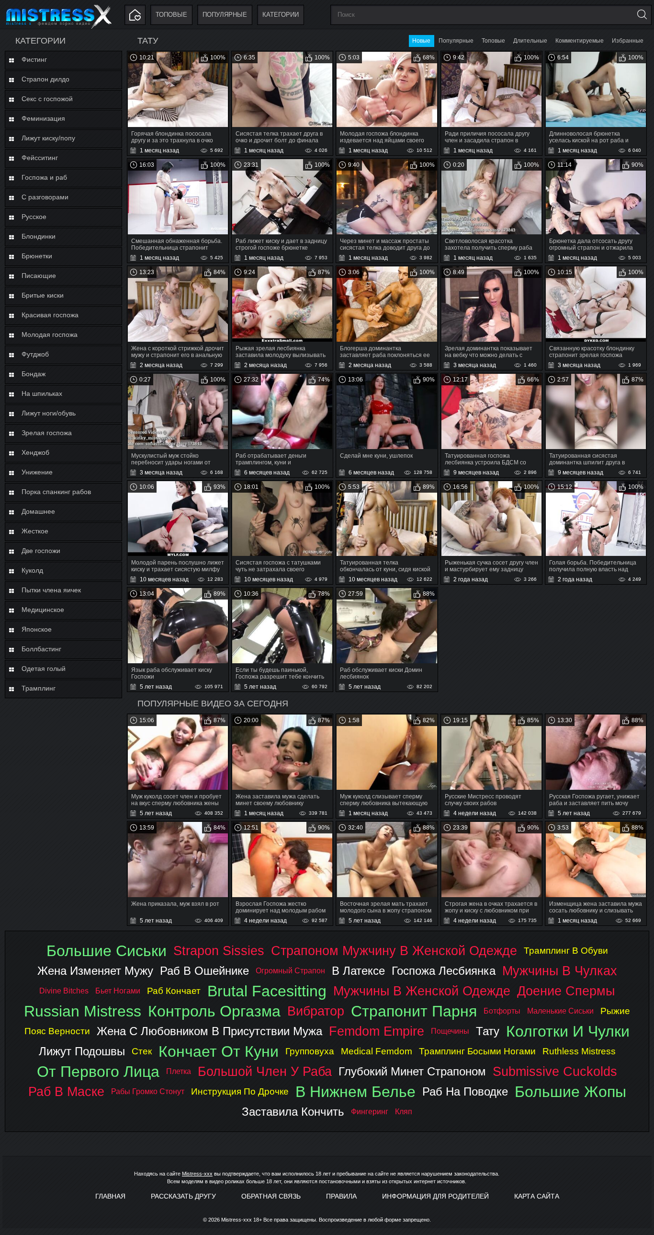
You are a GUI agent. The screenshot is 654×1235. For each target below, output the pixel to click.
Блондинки (39, 236)
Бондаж (33, 374)
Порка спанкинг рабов (56, 492)
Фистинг (34, 59)
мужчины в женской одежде (421, 990)
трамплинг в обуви (566, 951)
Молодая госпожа (50, 334)
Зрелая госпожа (47, 433)
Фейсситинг (40, 158)
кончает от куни (218, 1051)
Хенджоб (35, 452)
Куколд (32, 570)
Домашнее (38, 511)
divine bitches (64, 991)
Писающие (39, 275)
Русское (34, 216)
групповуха (309, 1051)
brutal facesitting (267, 991)
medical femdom (376, 1051)
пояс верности (57, 1031)
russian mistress (82, 1011)
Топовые (171, 14)
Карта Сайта (536, 1196)
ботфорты (502, 1011)
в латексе (358, 970)
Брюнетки (37, 256)
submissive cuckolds (555, 1071)
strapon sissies (218, 950)
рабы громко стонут (147, 1091)
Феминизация (43, 118)
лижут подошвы (82, 1051)
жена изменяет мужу (95, 970)
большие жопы (570, 1091)
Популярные (225, 14)
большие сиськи (106, 950)
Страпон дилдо (45, 79)
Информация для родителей (435, 1196)
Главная (110, 1196)
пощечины (450, 1031)
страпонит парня (414, 1011)
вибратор (315, 1011)
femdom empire (376, 1031)
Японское (37, 629)
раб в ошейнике (204, 970)
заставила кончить (293, 1111)
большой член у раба (265, 1071)
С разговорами (45, 197)
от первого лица (98, 1071)
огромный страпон (290, 971)
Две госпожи (41, 550)
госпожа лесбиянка (444, 970)
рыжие (615, 1011)
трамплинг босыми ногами (477, 1051)
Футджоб (35, 354)
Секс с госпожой (47, 99)
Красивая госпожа (50, 315)
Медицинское (43, 609)
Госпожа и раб (44, 177)
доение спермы (566, 990)
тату (487, 1031)
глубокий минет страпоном (412, 1071)
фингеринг (369, 1112)
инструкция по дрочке (240, 1091)
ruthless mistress (579, 1051)
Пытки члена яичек (51, 590)
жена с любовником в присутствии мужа (209, 1031)
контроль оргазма (214, 1011)
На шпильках (42, 393)
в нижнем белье (355, 1091)
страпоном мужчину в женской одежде (394, 950)
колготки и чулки (568, 1031)
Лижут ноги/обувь (49, 413)
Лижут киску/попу (48, 138)
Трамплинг (39, 688)
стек (142, 1051)
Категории (280, 14)
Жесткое (35, 531)
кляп (403, 1112)
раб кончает (174, 991)
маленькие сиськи (560, 1011)
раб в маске (66, 1091)
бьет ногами (117, 991)
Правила (341, 1196)
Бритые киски (43, 295)
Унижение (37, 472)
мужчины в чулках (559, 970)
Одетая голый (44, 668)
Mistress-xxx (197, 1174)
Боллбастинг (41, 649)
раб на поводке (465, 1091)
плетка (178, 1071)
